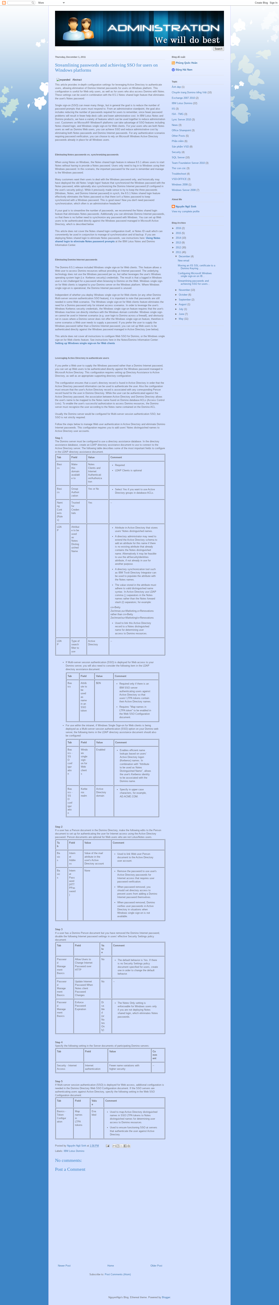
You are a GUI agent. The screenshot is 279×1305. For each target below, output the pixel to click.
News (175, 125)
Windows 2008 (180, 184)
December (185, 256)
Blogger (166, 1297)
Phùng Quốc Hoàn (186, 62)
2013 (179, 242)
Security (176, 152)
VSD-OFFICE (179, 179)
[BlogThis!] (118, 1146)
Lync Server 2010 (181, 119)
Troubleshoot (179, 173)
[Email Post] (107, 1145)
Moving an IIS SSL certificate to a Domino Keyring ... (196, 267)
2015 (179, 233)
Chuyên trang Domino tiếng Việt (189, 92)
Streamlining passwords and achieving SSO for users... (194, 282)
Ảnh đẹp (176, 86)
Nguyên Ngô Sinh (186, 206)
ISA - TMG (178, 114)
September (185, 299)
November (185, 290)
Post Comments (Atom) (118, 1274)
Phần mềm (178, 141)
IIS (173, 108)
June (182, 314)
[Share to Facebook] (125, 1146)
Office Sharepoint (181, 130)
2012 (179, 247)
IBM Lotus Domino (74, 1151)
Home (110, 1265)
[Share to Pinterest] (129, 1146)
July (181, 309)
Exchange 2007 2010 (183, 97)
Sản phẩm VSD (180, 146)
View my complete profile (185, 211)
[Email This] (114, 1146)
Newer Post (64, 1265)
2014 (179, 237)
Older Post (156, 1265)
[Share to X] (121, 1146)
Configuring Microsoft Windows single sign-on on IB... (195, 275)
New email (183, 260)
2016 (179, 228)
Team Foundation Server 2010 (188, 163)
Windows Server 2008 (184, 190)
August (183, 304)
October (183, 294)
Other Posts (178, 135)
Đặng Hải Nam (184, 69)
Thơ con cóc (179, 168)
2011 (179, 252)
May (181, 318)
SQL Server (178, 157)
